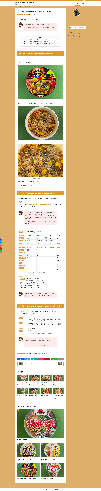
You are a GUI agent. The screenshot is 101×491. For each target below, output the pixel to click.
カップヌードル (21, 14)
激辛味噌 (45, 353)
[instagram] (82, 0)
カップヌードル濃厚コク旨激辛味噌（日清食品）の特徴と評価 (37, 41)
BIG (32, 353)
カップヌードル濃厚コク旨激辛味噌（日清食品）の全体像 (36, 39)
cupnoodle (35, 353)
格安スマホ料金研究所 (72, 35)
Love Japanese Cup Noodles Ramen (25, 3)
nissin (39, 353)
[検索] (85, 0)
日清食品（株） (26, 14)
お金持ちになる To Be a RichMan (74, 36)
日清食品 (42, 353)
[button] (20, 359)
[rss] (83, 0)
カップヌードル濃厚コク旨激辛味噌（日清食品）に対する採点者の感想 (39, 43)
